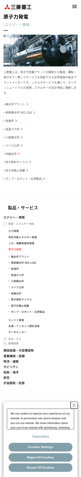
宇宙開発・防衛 (14, 383)
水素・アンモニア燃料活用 (24, 326)
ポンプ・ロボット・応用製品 (23, 179)
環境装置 (13, 343)
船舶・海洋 (11, 372)
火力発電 (13, 231)
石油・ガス (14, 338)
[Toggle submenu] (5, 223)
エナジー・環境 (14, 217)
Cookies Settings (40, 447)
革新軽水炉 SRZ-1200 (18, 112)
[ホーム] (17, 6)
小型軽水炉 (12, 137)
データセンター (17, 332)
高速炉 (9, 121)
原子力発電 (14, 249)
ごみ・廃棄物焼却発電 (21, 243)
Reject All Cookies (40, 457)
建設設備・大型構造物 (18, 350)
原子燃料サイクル (16, 162)
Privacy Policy (40, 436)
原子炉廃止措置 (15, 170)
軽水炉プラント (15, 104)
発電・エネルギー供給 (21, 223)
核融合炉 (11, 154)
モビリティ (10, 367)
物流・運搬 (11, 361)
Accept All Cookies (40, 467)
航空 (6, 378)
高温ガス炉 (12, 129)
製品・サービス (23, 207)
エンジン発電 (16, 320)
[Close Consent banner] (74, 405)
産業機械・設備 (14, 356)
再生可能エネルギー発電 (22, 237)
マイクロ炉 (12, 145)
